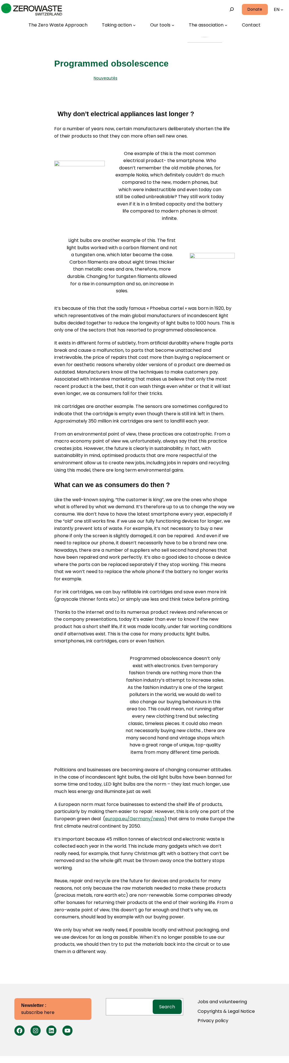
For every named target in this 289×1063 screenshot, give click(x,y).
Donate (255, 9)
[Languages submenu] (282, 9)
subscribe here (37, 1009)
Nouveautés (105, 78)
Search (167, 1007)
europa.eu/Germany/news (135, 819)
